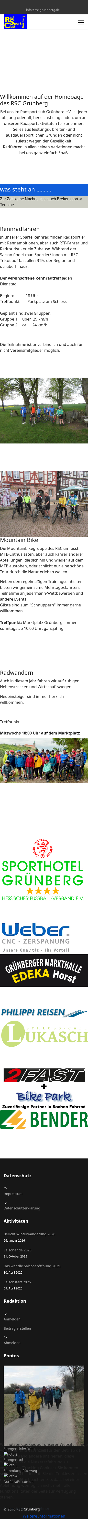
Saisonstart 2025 (17, 1285)
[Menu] (81, 22)
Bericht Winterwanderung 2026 (29, 1237)
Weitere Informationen (44, 1516)
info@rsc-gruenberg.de (43, 10)
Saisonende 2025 (18, 1253)
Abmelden (12, 1342)
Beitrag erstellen (17, 1328)
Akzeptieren (14, 1508)
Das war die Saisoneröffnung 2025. (32, 1269)
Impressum (13, 1193)
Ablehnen (41, 1508)
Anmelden (12, 1319)
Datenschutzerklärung (22, 1208)
